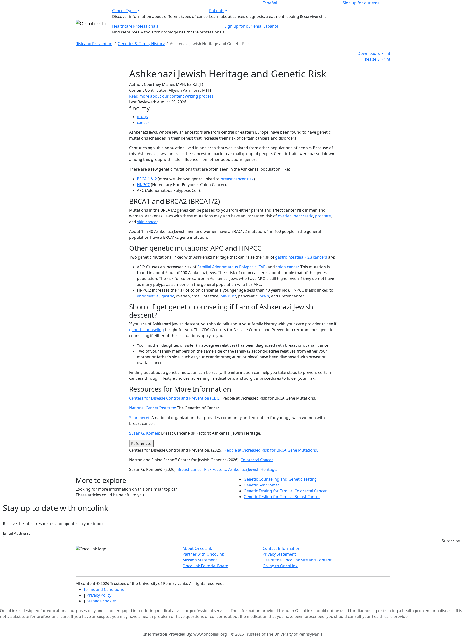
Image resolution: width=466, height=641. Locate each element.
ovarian (285, 216)
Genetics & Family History (141, 43)
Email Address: (16, 533)
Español (270, 3)
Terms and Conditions (103, 589)
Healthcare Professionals (135, 26)
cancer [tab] (143, 122)
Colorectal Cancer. (257, 459)
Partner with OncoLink (203, 554)
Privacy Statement (279, 554)
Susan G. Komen (144, 433)
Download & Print (374, 53)
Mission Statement (200, 560)
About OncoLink (197, 548)
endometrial (148, 296)
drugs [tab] (142, 116)
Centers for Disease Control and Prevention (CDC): (175, 398)
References (141, 443)
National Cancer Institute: (153, 408)
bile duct (228, 296)
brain (263, 296)
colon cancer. (288, 267)
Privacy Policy (99, 595)
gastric (167, 296)
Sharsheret (139, 417)
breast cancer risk (237, 178)
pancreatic (303, 216)
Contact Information (281, 548)
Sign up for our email (362, 3)
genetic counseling (146, 329)
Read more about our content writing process (171, 96)
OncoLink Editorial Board (205, 565)
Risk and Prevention (94, 43)
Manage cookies (102, 601)
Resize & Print (377, 59)
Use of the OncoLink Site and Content (297, 560)
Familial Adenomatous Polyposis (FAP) (232, 267)
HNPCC (143, 184)
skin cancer (147, 221)
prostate (323, 216)
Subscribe (451, 540)
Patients (216, 10)
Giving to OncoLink (280, 565)
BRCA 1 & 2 (147, 178)
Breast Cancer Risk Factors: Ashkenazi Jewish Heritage (227, 469)
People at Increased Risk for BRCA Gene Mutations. (271, 450)
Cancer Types (124, 10)
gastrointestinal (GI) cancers (301, 257)
